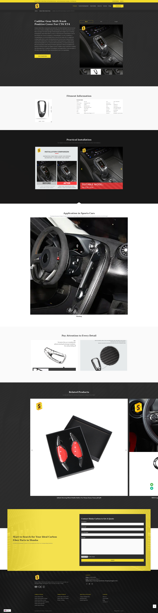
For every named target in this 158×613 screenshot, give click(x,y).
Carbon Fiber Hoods (39, 596)
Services (105, 6)
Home (36, 11)
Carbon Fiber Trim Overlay (63, 598)
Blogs (110, 6)
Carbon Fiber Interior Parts (44, 11)
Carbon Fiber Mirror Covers (40, 600)
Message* (83, 537)
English (8, 610)
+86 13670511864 (115, 1)
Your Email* (83, 527)
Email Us (121, 1)
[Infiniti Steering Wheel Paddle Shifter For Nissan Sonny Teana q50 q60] (79, 447)
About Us (100, 6)
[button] (82, 169)
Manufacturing (83, 598)
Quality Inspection (84, 600)
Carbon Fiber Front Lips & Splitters (42, 601)
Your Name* (84, 521)
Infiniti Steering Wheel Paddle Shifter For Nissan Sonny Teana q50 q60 (79, 498)
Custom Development (83, 6)
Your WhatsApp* (84, 532)
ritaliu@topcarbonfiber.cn (94, 579)
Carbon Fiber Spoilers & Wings (41, 598)
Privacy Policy (116, 610)
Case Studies (93, 6)
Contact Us (118, 6)
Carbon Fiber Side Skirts (40, 603)
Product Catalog (60, 600)
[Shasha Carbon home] (37, 6)
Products (75, 6)
